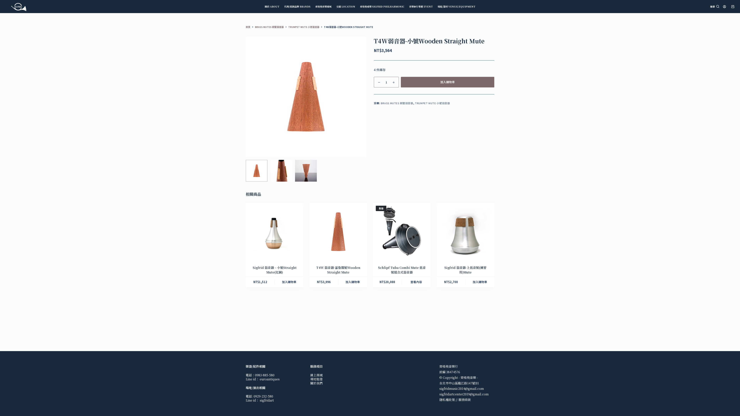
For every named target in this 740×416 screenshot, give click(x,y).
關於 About (272, 6)
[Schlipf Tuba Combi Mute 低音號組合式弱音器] (402, 232)
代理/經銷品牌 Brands (297, 6)
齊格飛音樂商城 (323, 6)
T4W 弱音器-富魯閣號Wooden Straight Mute (338, 269)
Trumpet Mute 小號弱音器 (432, 103)
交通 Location (345, 6)
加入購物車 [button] (289, 282)
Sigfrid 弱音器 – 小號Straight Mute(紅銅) (275, 269)
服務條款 (464, 400)
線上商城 (316, 375)
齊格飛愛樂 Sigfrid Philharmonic (382, 6)
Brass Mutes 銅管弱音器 (397, 103)
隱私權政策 (447, 400)
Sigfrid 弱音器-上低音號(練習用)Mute (465, 269)
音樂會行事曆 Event (421, 6)
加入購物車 (447, 82)
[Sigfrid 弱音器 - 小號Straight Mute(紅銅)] (275, 232)
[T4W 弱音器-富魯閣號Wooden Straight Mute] (338, 232)
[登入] (724, 6)
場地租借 (316, 379)
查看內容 (416, 282)
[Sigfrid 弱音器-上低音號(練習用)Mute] (465, 232)
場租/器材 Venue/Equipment (456, 6)
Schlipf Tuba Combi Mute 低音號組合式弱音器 (402, 269)
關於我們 (316, 383)
